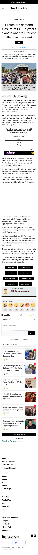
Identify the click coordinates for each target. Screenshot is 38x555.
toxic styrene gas (10, 278)
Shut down (11, 273)
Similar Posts (9, 441)
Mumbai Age (6, 500)
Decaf (4, 503)
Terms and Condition (10, 517)
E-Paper (5, 521)
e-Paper (13, 2)
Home (4, 458)
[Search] (36, 8)
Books (4, 476)
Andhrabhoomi (7, 465)
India (19, 42)
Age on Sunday (20, 2)
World (4, 482)
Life (3, 509)
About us (5, 506)
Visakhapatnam (24, 273)
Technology (6, 489)
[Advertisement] (19, 199)
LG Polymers (11, 267)
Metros (4, 486)
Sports (4, 479)
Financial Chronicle (9, 468)
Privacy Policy (7, 527)
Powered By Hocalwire (8, 549)
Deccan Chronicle (8, 462)
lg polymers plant (27, 278)
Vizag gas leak (25, 284)
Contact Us (6, 530)
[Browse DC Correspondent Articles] (6, 291)
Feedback (5, 524)
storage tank (11, 284)
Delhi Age (5, 497)
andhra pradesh (25, 267)
